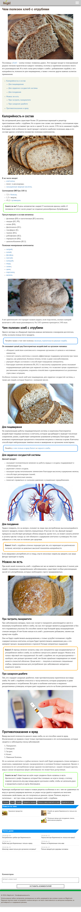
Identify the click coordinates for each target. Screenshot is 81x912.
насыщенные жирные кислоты (19, 187)
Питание (6, 802)
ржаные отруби (60, 341)
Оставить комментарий (40, 886)
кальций (9, 261)
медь (8, 264)
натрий (9, 249)
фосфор (9, 255)
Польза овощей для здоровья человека (54, 849)
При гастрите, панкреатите (19, 100)
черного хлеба (44, 448)
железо (9, 275)
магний (9, 258)
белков (13, 195)
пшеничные (47, 341)
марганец (10, 272)
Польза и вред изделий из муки (49, 802)
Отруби (18, 802)
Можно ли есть (12, 97)
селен (8, 267)
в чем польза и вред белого (24, 448)
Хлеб (15, 63)
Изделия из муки (67, 802)
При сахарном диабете (18, 104)
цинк (8, 269)
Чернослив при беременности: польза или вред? (58, 837)
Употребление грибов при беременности (16, 837)
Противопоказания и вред (17, 108)
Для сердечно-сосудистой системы (23, 88)
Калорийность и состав (16, 81)
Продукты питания (29, 802)
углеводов (16, 200)
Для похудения (14, 92)
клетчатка (10, 181)
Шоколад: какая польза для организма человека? (19, 849)
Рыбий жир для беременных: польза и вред (17, 843)
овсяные (37, 341)
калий (8, 252)
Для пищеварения (16, 84)
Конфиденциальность (22, 895)
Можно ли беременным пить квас (52, 843)
